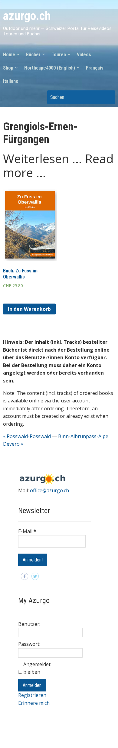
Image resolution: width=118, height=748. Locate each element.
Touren (58, 54)
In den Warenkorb (29, 309)
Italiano (10, 81)
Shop (8, 68)
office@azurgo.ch (49, 490)
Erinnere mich (34, 703)
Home (9, 54)
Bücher (33, 54)
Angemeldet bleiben (37, 668)
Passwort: (29, 644)
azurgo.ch (27, 16)
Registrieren (32, 695)
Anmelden (32, 685)
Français (94, 68)
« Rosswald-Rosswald (27, 436)
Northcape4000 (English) (49, 68)
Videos (84, 54)
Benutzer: (29, 624)
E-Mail (27, 531)
